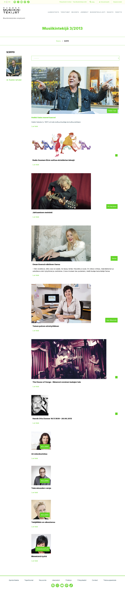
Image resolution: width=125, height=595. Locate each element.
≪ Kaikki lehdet (13, 80)
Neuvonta (75, 12)
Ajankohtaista (53, 12)
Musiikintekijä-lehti (97, 12)
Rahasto (110, 12)
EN (5, 2)
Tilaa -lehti (80, 2)
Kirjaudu (117, 2)
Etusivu (58, 41)
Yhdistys (118, 12)
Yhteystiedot (63, 2)
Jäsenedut (84, 12)
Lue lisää (34, 126)
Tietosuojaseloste (109, 580)
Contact (69, 2)
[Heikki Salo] (75, 113)
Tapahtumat (65, 12)
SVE (9, 2)
